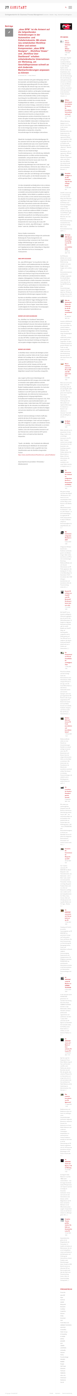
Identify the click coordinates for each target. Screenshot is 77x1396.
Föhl (61, 1320)
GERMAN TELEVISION (65, 1325)
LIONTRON (63, 1348)
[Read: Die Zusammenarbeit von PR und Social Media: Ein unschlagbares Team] (62, 653)
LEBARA (62, 1345)
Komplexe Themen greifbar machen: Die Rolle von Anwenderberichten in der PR (70, 1225)
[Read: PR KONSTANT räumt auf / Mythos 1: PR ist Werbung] (62, 1160)
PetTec (62, 1355)
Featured (34, 75)
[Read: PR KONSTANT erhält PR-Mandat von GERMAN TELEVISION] (62, 978)
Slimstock (62, 1368)
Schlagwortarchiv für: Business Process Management (24, 14)
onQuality (63, 1350)
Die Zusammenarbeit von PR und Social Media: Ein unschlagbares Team (69, 658)
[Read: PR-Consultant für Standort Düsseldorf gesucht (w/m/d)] (62, 788)
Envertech (63, 1318)
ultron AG (62, 1375)
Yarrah (62, 1382)
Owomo (62, 1352)
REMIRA (62, 1361)
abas (30, 75)
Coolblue (62, 1309)
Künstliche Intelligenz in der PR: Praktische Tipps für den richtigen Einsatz (68, 179)
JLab (61, 1343)
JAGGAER (62, 1341)
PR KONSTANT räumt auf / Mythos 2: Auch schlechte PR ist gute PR (68, 1045)
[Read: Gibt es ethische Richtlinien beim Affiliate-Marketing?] (62, 41)
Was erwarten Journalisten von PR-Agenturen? (68, 1098)
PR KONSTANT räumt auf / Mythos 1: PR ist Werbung (68, 1163)
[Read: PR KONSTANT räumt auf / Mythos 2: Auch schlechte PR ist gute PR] (62, 1040)
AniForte (62, 1300)
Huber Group (63, 1332)
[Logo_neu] (16, 7)
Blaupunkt (63, 1304)
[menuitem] (51, 1393)
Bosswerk (62, 1307)
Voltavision (63, 1378)
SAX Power (63, 1366)
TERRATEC (63, 1373)
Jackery (62, 1339)
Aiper (61, 1297)
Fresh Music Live (64, 1323)
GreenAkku (63, 1329)
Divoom (62, 1313)
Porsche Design (64, 1357)
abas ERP (62, 1295)
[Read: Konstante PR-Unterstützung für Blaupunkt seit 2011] (62, 849)
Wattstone (63, 1380)
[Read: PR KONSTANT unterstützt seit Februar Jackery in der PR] (62, 911)
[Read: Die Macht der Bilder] (62, 422)
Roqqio (62, 1364)
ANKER (62, 1302)
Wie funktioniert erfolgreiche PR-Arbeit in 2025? (68, 536)
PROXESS (62, 1359)
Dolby (61, 1316)
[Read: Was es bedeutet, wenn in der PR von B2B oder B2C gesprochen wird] (62, 364)
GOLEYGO (63, 1327)
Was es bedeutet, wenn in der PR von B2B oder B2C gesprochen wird (68, 369)
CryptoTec (63, 1311)
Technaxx (62, 1371)
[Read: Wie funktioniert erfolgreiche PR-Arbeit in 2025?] (62, 532)
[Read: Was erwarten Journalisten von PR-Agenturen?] (62, 1095)
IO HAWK (62, 1336)
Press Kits (62, 1292)
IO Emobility (63, 1334)
